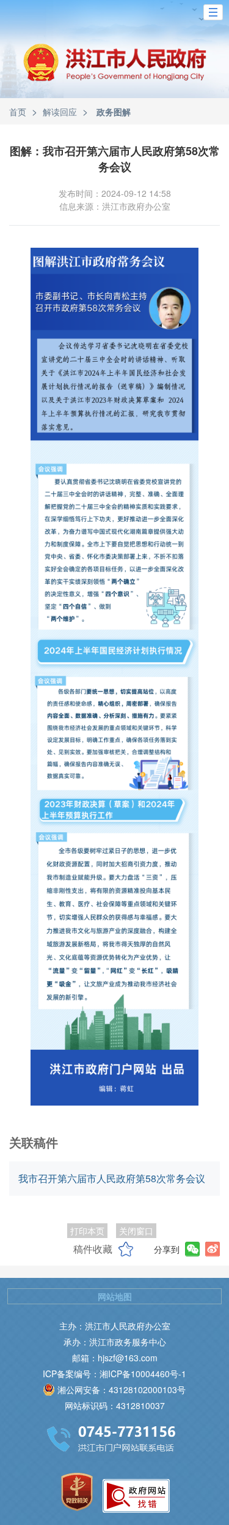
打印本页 (87, 1231)
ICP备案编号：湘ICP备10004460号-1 (114, 1373)
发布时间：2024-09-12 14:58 (115, 193)
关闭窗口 (136, 1231)
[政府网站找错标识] (136, 1496)
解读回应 (60, 111)
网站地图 (115, 1296)
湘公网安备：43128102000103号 (121, 1389)
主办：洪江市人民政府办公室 (114, 1326)
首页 (17, 111)
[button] (213, 12)
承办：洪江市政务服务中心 (115, 1342)
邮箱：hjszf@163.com (115, 1357)
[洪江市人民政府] (114, 72)
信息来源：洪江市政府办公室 (114, 206)
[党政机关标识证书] (77, 1492)
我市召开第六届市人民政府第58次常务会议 (111, 1178)
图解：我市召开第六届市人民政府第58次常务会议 (115, 159)
